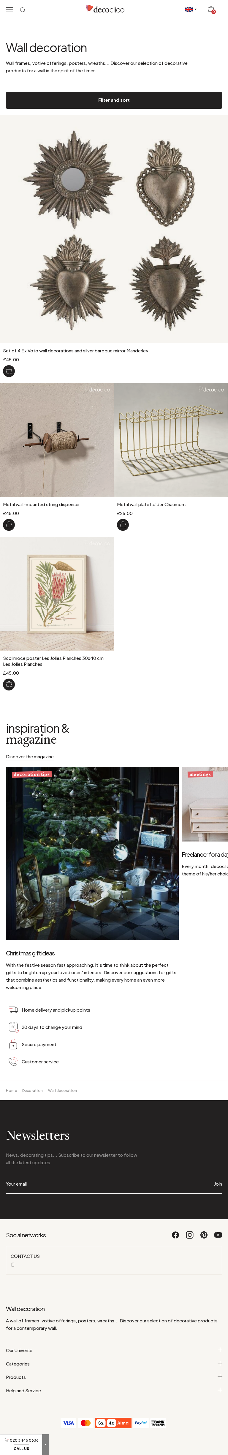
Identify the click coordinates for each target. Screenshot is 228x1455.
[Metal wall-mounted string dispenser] (9, 525)
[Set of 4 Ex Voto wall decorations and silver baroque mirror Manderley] (9, 371)
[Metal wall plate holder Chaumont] (123, 525)
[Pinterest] (204, 1237)
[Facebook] (176, 1237)
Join (218, 1183)
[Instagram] (190, 1237)
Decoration (32, 1090)
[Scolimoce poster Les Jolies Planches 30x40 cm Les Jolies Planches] (9, 684)
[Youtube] (218, 1237)
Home (11, 1090)
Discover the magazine (30, 756)
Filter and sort (114, 100)
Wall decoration (62, 1090)
